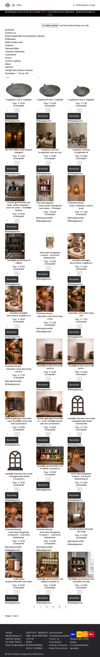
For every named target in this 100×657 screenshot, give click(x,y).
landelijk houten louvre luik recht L (81, 367)
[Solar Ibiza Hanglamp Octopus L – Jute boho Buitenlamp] (45, 514)
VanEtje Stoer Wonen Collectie (19, 70)
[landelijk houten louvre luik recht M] (49, 351)
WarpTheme (37, 654)
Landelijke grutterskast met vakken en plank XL (50, 580)
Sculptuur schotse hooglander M (81, 151)
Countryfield (10, 54)
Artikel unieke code (14, 42)
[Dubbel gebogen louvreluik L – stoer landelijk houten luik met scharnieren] (15, 404)
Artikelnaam (10, 39)
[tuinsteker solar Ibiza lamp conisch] (13, 351)
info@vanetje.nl (18, 645)
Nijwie (8, 64)
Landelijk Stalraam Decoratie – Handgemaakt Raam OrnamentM (81, 421)
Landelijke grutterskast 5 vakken (18, 261)
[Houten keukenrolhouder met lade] (76, 514)
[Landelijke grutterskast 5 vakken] (15, 246)
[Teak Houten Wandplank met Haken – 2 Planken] (45, 188)
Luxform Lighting (12, 61)
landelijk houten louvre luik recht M (50, 367)
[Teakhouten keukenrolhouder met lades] (13, 564)
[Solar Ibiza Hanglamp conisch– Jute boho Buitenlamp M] (76, 459)
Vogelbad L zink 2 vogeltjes (19, 99)
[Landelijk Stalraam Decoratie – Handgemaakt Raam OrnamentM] (80, 404)
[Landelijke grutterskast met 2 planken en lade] (81, 564)
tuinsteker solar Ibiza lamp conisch (18, 370)
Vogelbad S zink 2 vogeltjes (81, 99)
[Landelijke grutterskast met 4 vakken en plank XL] (50, 455)
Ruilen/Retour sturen (58, 648)
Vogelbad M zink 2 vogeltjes (50, 99)
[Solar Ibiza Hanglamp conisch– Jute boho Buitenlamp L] (50, 242)
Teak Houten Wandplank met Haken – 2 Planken (50, 207)
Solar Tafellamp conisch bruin (81, 207)
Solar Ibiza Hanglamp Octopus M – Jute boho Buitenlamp (19, 535)
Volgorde (9, 45)
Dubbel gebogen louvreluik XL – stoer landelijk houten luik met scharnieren (50, 421)
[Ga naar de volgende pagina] (65, 606)
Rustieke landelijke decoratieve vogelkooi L (81, 261)
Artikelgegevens (12, 121)
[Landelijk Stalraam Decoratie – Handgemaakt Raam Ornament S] (17, 459)
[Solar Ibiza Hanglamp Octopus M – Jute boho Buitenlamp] (13, 514)
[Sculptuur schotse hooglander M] (77, 135)
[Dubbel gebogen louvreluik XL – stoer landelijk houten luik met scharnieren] (49, 404)
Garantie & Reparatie (58, 645)
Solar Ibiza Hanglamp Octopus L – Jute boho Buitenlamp (50, 535)
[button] (17, 5)
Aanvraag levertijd (44, 218)
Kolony (8, 58)
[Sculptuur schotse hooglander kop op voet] (46, 135)
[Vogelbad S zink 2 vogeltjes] (81, 89)
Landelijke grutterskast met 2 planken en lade (81, 580)
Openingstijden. (56, 632)
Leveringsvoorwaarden (59, 636)
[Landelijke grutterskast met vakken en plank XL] (47, 564)
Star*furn (9, 67)
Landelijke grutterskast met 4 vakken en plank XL (50, 467)
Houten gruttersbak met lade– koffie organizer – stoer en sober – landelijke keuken (18, 206)
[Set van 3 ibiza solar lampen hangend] (15, 135)
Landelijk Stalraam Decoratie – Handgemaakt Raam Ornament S (18, 476)
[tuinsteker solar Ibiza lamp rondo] (45, 298)
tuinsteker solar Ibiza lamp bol (81, 314)
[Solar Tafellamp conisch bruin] (76, 188)
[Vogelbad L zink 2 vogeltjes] (18, 89)
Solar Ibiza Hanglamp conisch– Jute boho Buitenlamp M (81, 476)
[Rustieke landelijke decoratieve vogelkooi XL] (13, 298)
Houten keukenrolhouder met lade (81, 530)
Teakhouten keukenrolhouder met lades (18, 580)
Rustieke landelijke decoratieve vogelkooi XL (19, 314)
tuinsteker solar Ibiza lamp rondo (50, 317)
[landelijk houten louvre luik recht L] (81, 351)
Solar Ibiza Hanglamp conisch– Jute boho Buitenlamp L (50, 255)
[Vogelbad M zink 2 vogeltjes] (50, 89)
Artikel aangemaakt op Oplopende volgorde (24, 36)
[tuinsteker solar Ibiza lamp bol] (76, 298)
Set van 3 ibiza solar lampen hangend (18, 151)
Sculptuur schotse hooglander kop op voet (50, 151)
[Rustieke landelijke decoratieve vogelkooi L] (76, 246)
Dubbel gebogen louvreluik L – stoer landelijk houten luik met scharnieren (18, 421)
